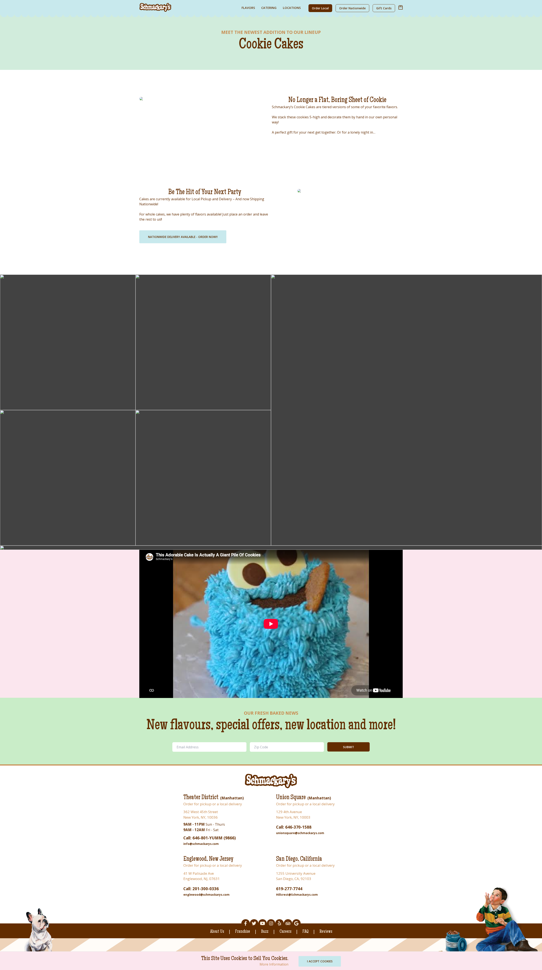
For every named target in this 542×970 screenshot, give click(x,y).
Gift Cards (383, 8)
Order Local (320, 8)
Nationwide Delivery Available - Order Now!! (183, 237)
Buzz (264, 932)
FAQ (305, 932)
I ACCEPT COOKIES (320, 961)
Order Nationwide (352, 8)
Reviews (325, 932)
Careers (285, 932)
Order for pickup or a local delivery (212, 803)
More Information (274, 964)
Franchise (242, 932)
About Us (217, 932)
